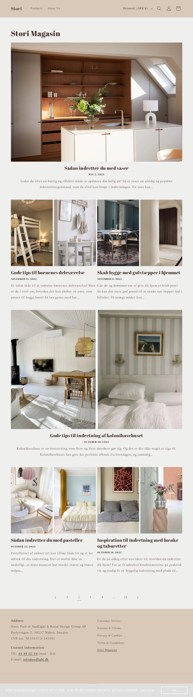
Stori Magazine (107, 650)
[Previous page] (55, 597)
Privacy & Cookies (109, 635)
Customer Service (109, 621)
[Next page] (137, 597)
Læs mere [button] (147, 690)
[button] (159, 8)
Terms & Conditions (110, 643)
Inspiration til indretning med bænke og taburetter (137, 543)
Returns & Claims (109, 628)
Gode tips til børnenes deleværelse (48, 272)
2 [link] (79, 597)
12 (126, 597)
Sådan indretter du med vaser (96, 168)
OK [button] (174, 690)
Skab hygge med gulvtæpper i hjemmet (138, 272)
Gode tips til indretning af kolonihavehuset (96, 435)
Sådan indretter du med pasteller (47, 540)
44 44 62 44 (28, 654)
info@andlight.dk (36, 660)
